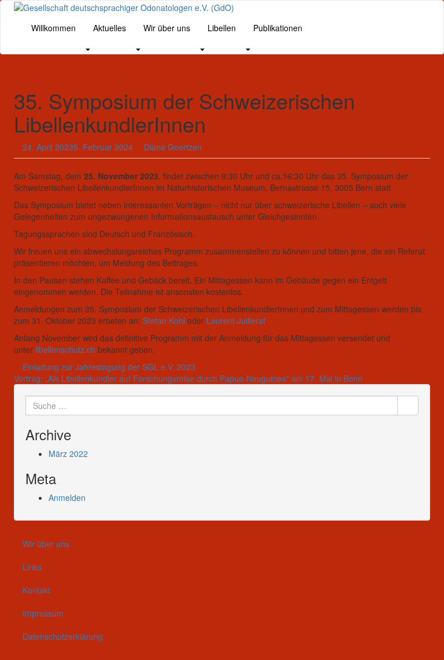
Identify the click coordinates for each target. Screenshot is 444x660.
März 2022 (68, 453)
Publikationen (277, 28)
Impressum (43, 613)
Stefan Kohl (164, 320)
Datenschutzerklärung (63, 636)
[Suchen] (408, 405)
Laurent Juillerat (235, 320)
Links (32, 567)
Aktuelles (109, 28)
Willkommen (53, 28)
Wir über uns (166, 28)
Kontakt (36, 590)
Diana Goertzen (173, 147)
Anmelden (67, 497)
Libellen (222, 28)
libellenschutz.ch (65, 349)
